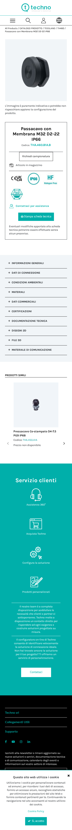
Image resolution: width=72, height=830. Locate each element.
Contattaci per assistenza (32, 206)
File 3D (16, 340)
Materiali (18, 292)
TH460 (60, 28)
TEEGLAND (49, 28)
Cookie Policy (36, 811)
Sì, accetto (37, 821)
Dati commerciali (24, 301)
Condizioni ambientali (27, 282)
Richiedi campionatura (36, 156)
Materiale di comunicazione (32, 349)
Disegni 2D (19, 330)
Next (64, 443)
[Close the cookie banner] (68, 775)
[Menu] (13, 20)
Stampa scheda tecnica (37, 216)
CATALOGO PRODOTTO (31, 28)
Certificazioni (22, 311)
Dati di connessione (26, 272)
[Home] (36, 7)
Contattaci (36, 672)
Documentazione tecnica (29, 321)
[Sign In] (44, 20)
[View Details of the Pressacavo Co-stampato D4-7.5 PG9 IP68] (36, 404)
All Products (11, 28)
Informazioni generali (28, 263)
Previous (8, 443)
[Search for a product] (28, 20)
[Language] (59, 20)
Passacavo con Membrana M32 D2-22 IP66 (27, 31)
